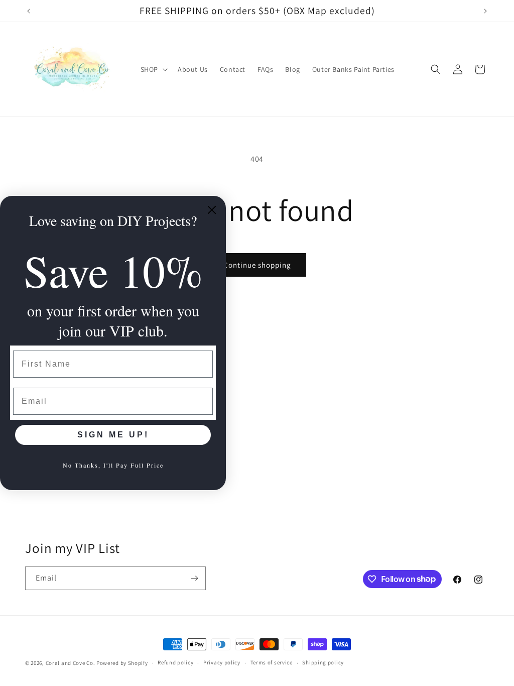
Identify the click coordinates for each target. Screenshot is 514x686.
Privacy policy (221, 662)
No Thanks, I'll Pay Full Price (113, 465)
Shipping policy (323, 662)
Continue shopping (257, 265)
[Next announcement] (485, 11)
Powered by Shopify (122, 662)
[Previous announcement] (29, 11)
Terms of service (271, 662)
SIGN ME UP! (113, 434)
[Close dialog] (212, 210)
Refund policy (175, 662)
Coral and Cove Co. (70, 662)
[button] (153, 69)
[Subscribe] (194, 578)
